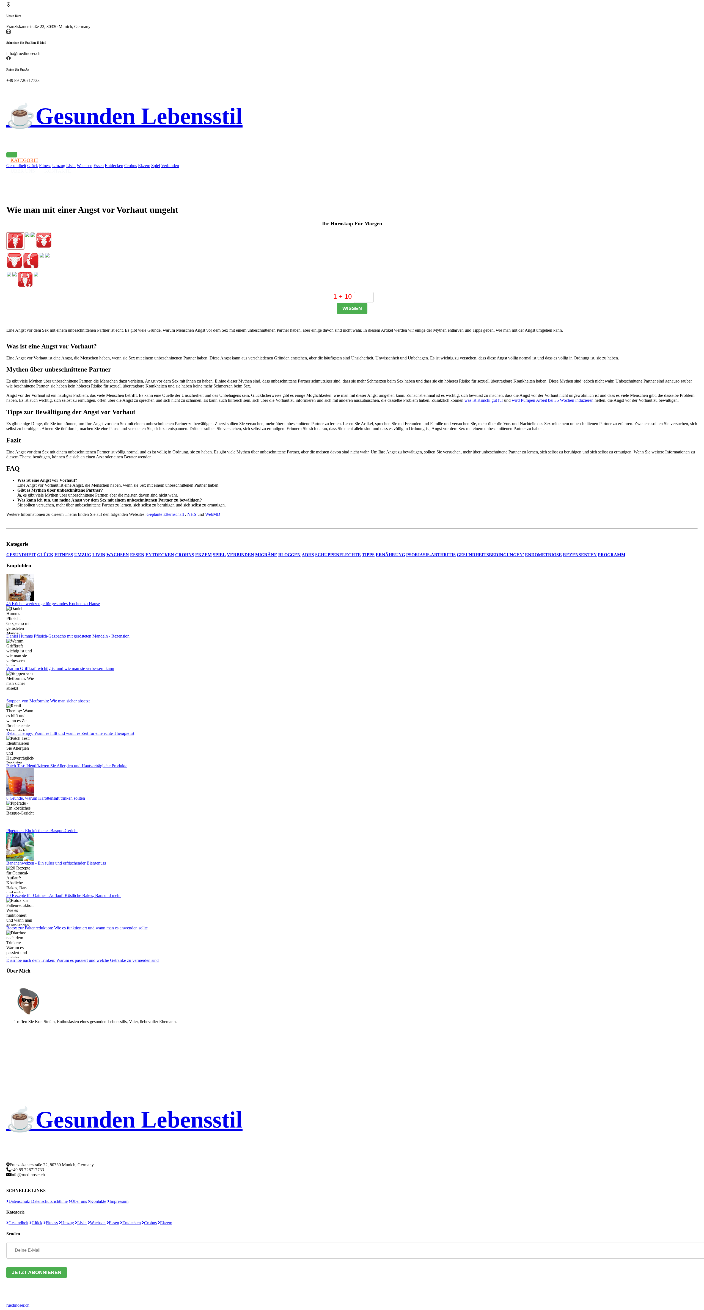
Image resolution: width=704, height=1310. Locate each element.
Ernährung (390, 554)
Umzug (82, 554)
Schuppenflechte (338, 554)
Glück (45, 554)
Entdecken (114, 165)
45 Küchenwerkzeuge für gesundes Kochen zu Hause (53, 603)
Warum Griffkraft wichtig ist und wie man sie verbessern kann (60, 668)
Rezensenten (580, 554)
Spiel (155, 165)
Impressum (118, 1201)
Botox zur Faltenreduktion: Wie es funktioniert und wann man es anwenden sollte (77, 928)
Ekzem (144, 165)
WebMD (212, 514)
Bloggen (289, 554)
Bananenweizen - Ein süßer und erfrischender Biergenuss (56, 863)
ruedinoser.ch (17, 1305)
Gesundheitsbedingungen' (490, 554)
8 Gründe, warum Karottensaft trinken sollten (45, 798)
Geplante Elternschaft (165, 514)
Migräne (266, 554)
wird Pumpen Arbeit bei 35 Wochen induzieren (552, 400)
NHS (191, 514)
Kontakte (57, 171)
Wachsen (84, 165)
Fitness (63, 554)
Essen (99, 165)
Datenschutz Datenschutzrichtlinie (38, 1201)
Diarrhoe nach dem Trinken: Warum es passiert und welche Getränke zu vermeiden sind (82, 960)
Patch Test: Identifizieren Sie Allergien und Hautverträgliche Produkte (66, 765)
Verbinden (170, 165)
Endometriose (543, 554)
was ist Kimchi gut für (483, 400)
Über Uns (22, 171)
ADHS (308, 554)
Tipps (368, 554)
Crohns (130, 165)
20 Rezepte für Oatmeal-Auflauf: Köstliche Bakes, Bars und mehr (63, 895)
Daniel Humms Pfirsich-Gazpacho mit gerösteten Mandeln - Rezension (68, 636)
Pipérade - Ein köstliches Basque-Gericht (42, 830)
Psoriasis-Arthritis (431, 554)
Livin (98, 554)
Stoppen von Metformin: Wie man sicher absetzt (48, 701)
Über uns (79, 1201)
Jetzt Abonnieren (36, 1272)
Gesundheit (21, 554)
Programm (611, 554)
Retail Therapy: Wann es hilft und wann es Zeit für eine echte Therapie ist (70, 733)
